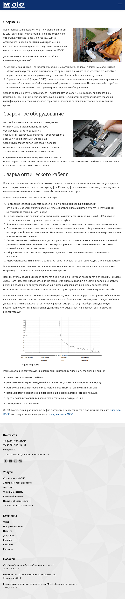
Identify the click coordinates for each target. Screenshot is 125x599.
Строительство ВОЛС (14, 478)
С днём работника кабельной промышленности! (28, 565)
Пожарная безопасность (15, 500)
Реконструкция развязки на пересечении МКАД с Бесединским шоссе (40, 583)
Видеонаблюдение (13, 496)
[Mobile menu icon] (120, 5)
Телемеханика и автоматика (18, 505)
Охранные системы (13, 491)
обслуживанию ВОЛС (61, 414)
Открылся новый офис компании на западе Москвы (29, 574)
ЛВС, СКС (8, 487)
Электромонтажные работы (17, 482)
